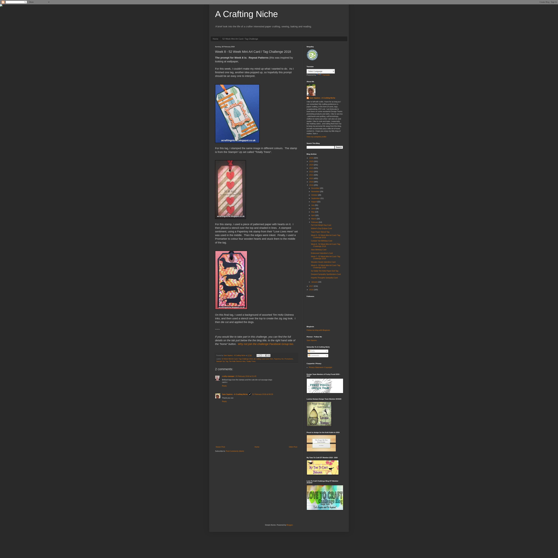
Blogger (290, 525)
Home (215, 39)
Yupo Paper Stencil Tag (320, 232)
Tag (227, 361)
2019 (311, 182)
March (314, 219)
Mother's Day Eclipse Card (321, 228)
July (313, 205)
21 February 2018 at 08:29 (262, 394)
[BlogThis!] (260, 355)
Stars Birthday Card (318, 250)
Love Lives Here (267, 359)
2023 (311, 168)
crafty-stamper (228, 376)
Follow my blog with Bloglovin (318, 330)
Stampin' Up (220, 361)
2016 (311, 290)
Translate (326, 75)
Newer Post (220, 447)
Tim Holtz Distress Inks (237, 361)
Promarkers (289, 359)
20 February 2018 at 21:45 (245, 376)
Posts (312, 351)
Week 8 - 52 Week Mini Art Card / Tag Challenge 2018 (325, 245)
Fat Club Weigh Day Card (321, 225)
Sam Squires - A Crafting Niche (235, 394)
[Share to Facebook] (266, 355)
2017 (311, 286)
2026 (311, 158)
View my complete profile (316, 137)
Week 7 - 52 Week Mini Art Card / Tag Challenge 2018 (325, 258)
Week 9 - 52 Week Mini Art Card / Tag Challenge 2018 (325, 236)
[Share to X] (263, 355)
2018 (311, 185)
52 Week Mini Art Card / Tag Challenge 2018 (237, 359)
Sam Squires (312, 340)
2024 (311, 165)
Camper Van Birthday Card (321, 241)
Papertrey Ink (279, 359)
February (315, 222)
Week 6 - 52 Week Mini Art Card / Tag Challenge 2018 (325, 266)
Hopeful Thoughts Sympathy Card (324, 278)
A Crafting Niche (246, 14)
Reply (224, 386)
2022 (311, 172)
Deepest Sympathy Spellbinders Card (326, 274)
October (314, 195)
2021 (311, 175)
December (315, 188)
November (315, 192)
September (315, 198)
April (313, 215)
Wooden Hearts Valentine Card (323, 262)
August (314, 202)
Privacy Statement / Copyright (320, 367)
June (313, 209)
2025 (311, 161)
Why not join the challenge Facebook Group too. (266, 344)
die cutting (257, 359)
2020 (311, 178)
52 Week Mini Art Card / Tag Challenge (240, 39)
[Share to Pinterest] (269, 355)
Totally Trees (251, 361)
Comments (314, 356)
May (313, 212)
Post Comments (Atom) (235, 451)
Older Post (293, 447)
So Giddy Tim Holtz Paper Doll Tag (324, 271)
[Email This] (257, 355)
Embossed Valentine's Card (322, 253)
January (314, 282)
